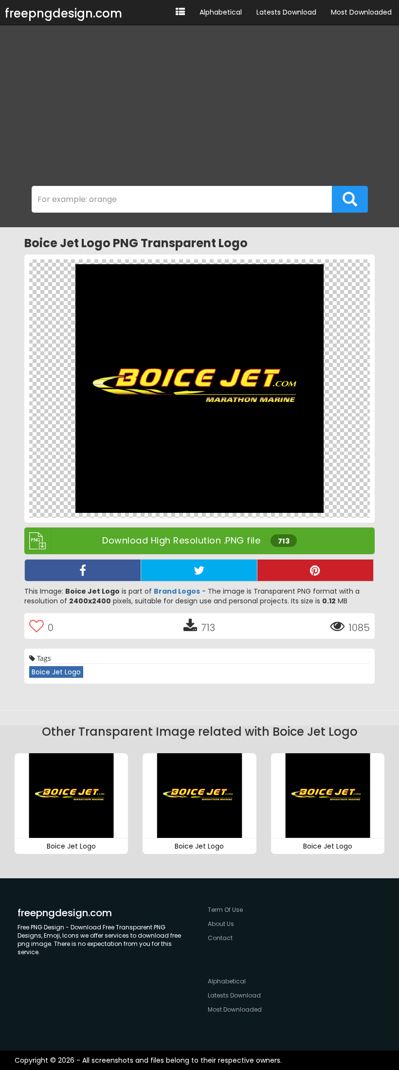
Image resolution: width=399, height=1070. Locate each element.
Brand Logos (177, 591)
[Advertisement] (199, 108)
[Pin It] (315, 570)
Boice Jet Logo (56, 672)
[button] (180, 12)
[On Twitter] (199, 570)
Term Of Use (225, 910)
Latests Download (286, 12)
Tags (43, 658)
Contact (220, 938)
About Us (221, 924)
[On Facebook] (82, 570)
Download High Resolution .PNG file (196, 540)
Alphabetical (221, 12)
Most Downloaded (361, 12)
